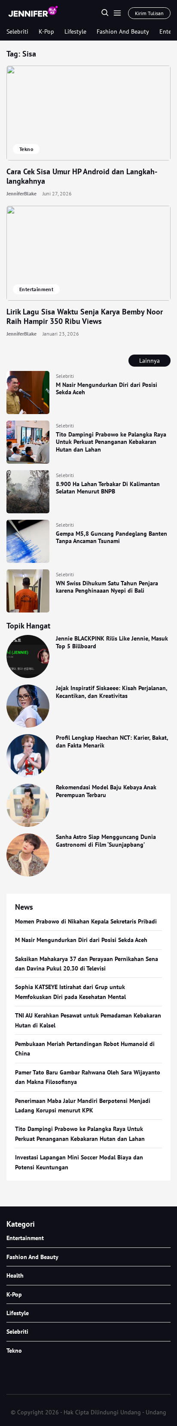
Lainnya (149, 360)
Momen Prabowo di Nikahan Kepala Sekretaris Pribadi (86, 921)
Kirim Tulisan (149, 13)
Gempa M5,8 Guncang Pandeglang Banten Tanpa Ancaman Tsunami (111, 537)
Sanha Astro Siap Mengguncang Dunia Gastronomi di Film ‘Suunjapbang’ (106, 840)
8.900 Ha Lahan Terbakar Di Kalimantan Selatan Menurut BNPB (108, 488)
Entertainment (36, 289)
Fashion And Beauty (123, 31)
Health (15, 1275)
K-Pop (46, 31)
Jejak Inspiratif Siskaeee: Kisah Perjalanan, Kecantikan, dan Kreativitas (111, 692)
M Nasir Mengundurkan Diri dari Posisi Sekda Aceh (106, 388)
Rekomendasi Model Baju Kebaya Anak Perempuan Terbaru (106, 791)
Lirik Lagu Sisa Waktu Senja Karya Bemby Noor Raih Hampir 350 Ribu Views (84, 317)
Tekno (26, 149)
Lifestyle (75, 31)
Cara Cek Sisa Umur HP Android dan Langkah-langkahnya (81, 176)
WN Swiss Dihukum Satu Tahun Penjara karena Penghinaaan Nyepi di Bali (107, 587)
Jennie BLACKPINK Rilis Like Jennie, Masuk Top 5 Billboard (112, 642)
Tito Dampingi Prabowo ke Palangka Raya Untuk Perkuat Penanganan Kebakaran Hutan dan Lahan (111, 441)
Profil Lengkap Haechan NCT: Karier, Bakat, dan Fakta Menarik (112, 741)
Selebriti (17, 31)
